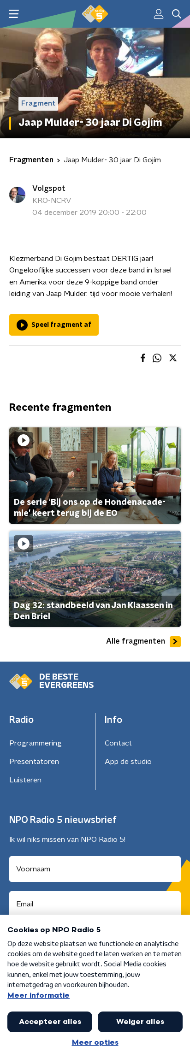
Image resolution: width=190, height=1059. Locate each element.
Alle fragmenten (135, 641)
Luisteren (25, 780)
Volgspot (48, 188)
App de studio (128, 761)
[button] (14, 14)
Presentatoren (34, 761)
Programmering (35, 743)
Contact (118, 743)
